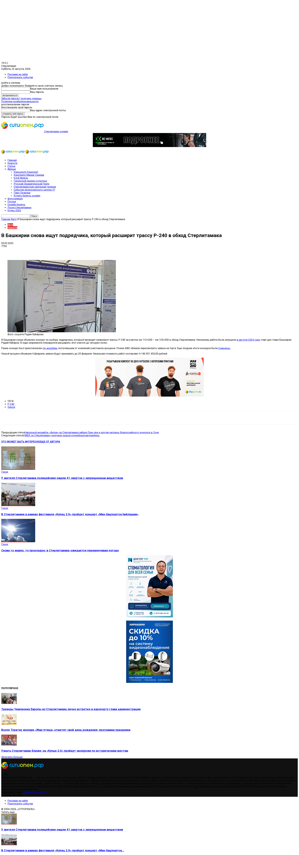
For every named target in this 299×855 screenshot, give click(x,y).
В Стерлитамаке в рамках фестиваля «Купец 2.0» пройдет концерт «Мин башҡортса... (62, 850)
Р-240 (10, 404)
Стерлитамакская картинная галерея (35, 186)
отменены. (224, 348)
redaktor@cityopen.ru (35, 792)
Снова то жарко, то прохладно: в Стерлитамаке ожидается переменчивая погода (60, 550)
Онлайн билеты (16, 204)
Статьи (11, 166)
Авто (14, 219)
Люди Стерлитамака (19, 207)
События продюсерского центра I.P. (34, 189)
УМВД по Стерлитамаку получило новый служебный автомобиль (61, 435)
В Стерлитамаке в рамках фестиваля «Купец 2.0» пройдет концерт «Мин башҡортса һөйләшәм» (69, 514)
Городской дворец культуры (30, 180)
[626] (149, 395)
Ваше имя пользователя (44, 88)
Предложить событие (20, 77)
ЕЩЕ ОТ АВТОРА (50, 441)
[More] (98, 251)
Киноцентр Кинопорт (26, 172)
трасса (11, 407)
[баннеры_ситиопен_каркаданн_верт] (149, 682)
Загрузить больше (12, 756)
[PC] (149, 146)
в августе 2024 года (248, 339)
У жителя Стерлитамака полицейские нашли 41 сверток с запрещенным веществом (62, 478)
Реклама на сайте (17, 74)
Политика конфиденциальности (19, 101)
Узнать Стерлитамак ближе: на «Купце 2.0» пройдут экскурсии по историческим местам (64, 751)
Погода (11, 201)
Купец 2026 (14, 210)
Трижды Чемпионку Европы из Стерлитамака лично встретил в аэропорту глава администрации (71, 709)
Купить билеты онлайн (27, 195)
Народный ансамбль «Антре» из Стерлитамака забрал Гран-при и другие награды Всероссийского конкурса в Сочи (92, 432)
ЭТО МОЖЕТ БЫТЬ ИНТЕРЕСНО (20, 441)
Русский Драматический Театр (31, 183)
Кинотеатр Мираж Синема (29, 175)
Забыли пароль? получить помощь (21, 98)
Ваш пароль (37, 92)
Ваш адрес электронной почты (48, 110)
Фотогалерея (15, 198)
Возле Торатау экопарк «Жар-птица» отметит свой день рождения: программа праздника (65, 730)
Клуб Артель (21, 177)
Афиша (11, 169)
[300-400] (149, 616)
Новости (12, 163)
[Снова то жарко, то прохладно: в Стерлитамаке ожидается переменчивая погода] (18, 541)
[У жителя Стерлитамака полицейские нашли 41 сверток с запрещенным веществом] (18, 468)
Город (4, 471)
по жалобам (50, 348)
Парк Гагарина (22, 192)
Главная (12, 160)
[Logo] (13, 154)
